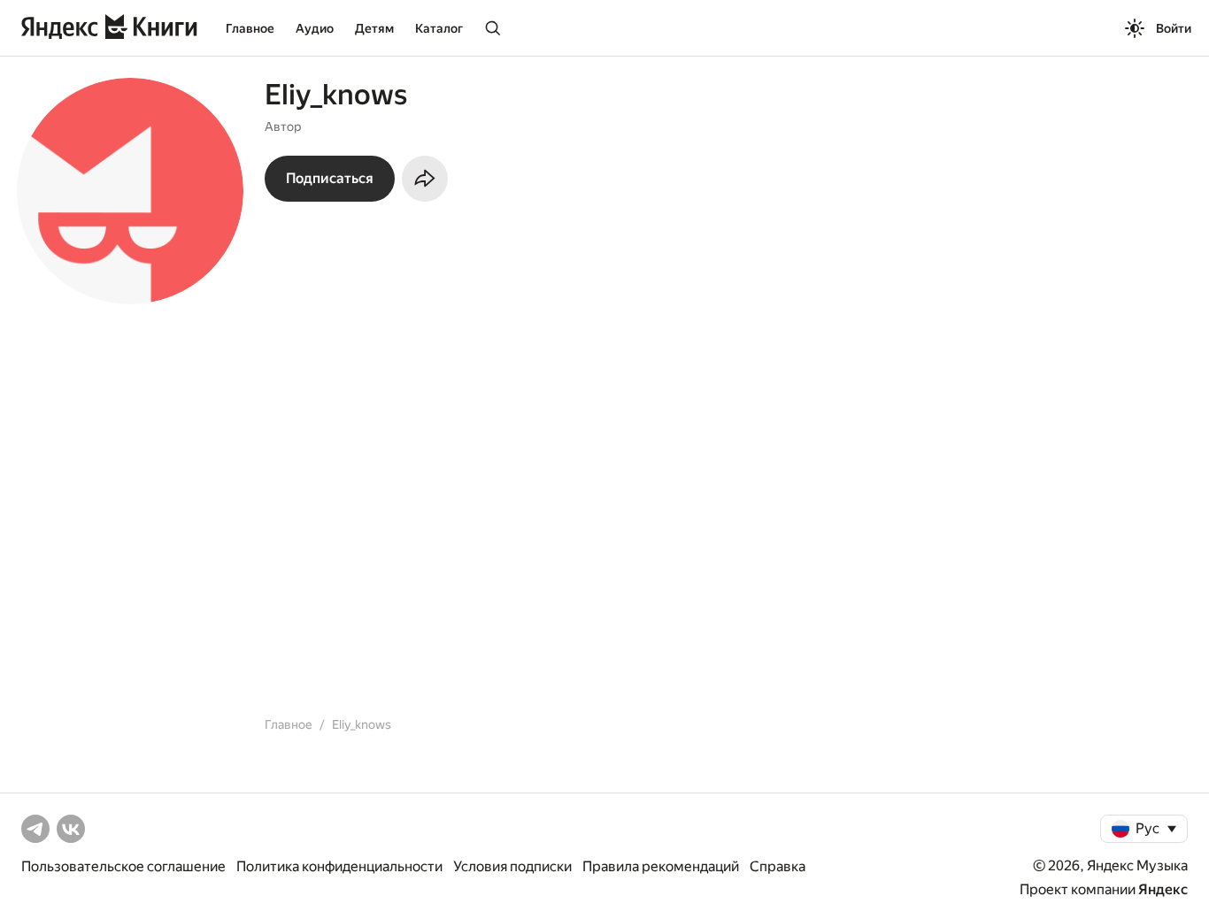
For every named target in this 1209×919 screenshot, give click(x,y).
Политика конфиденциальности (339, 866)
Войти (1173, 28)
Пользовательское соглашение (123, 866)
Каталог (439, 28)
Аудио (315, 28)
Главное (250, 28)
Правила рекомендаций (660, 866)
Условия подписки (512, 866)
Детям (374, 28)
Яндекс (1163, 889)
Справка (777, 866)
